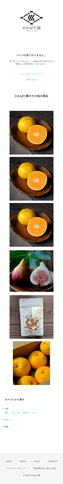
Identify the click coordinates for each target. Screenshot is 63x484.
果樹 (6, 427)
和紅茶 (26, 413)
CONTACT (52, 461)
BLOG (37, 461)
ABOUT (23, 461)
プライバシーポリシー (16, 468)
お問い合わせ (31, 80)
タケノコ (8, 420)
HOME (9, 461)
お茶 (7, 409)
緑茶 (6, 413)
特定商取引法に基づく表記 (45, 468)
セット (35, 413)
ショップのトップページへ (31, 74)
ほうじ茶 (16, 413)
